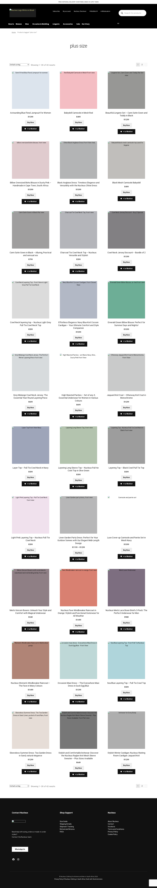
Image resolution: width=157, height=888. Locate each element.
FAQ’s (62, 832)
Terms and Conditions (116, 829)
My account (67, 11)
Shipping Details (66, 824)
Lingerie (56, 24)
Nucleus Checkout (80, 11)
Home (14, 32)
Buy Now (30, 122)
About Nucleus (113, 821)
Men (27, 24)
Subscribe (56, 11)
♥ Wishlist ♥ (93, 11)
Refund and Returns (67, 829)
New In (11, 24)
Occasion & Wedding (40, 24)
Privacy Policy (113, 832)
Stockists (111, 827)
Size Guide (63, 821)
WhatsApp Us (20, 849)
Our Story (86, 24)
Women (19, 24)
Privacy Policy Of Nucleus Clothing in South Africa (69, 879)
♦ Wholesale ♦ (105, 11)
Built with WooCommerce (94, 879)
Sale (78, 24)
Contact (111, 824)
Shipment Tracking (67, 827)
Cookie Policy (112, 834)
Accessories (68, 24)
